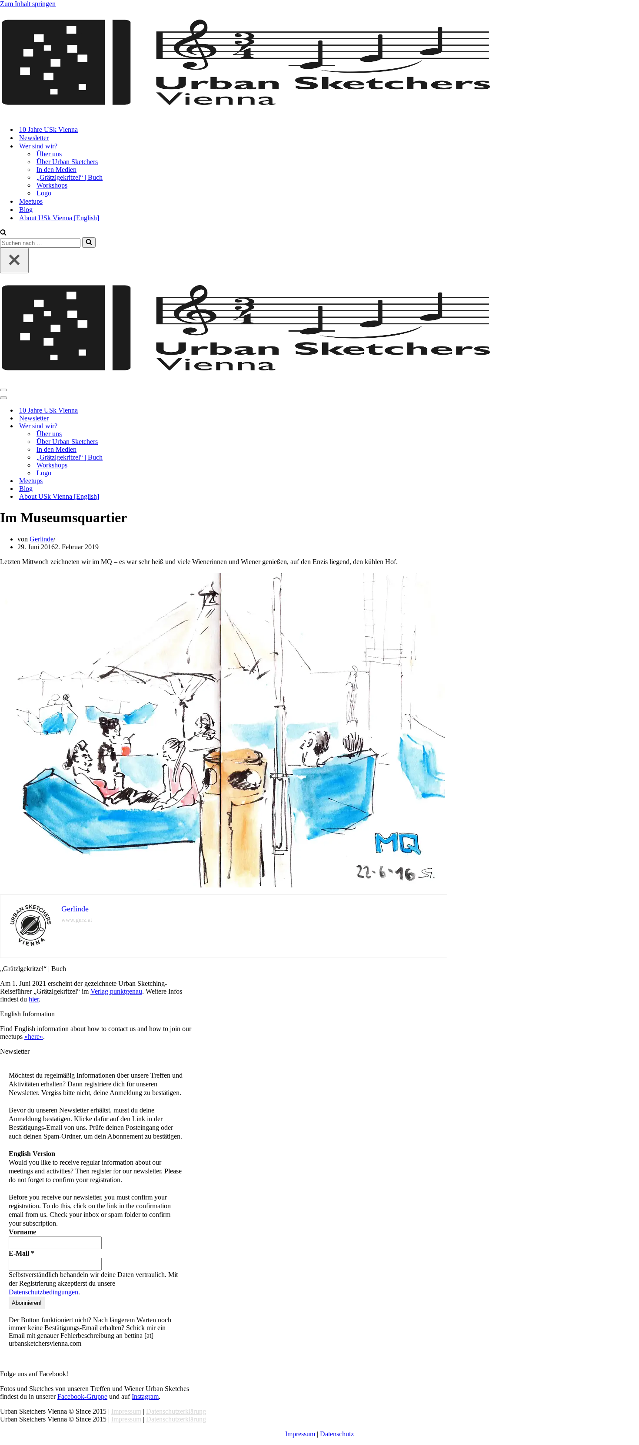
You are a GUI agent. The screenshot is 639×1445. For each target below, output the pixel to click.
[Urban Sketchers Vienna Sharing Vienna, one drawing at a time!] (246, 103)
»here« (33, 1036)
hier (34, 999)
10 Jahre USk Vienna (48, 129)
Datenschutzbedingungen (43, 1292)
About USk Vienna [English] (59, 218)
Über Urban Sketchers (67, 161)
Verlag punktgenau (116, 991)
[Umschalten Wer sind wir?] (152, 426)
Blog (26, 209)
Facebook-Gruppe (82, 1396)
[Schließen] (14, 260)
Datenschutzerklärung (176, 1411)
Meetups (31, 201)
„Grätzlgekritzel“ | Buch (70, 177)
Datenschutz (337, 1434)
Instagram (145, 1396)
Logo (44, 193)
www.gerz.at (76, 920)
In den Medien (57, 169)
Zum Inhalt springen (28, 3)
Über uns (49, 154)
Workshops (52, 185)
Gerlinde (41, 539)
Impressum (126, 1411)
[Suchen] (3, 233)
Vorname (22, 1232)
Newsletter (34, 137)
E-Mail (21, 1253)
